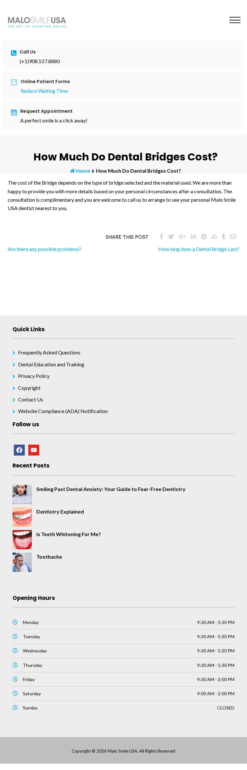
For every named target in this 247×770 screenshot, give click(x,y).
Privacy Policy (34, 376)
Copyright (29, 388)
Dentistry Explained (60, 511)
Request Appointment (46, 111)
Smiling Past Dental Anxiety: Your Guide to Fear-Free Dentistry (111, 489)
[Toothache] (22, 561)
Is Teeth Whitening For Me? (68, 534)
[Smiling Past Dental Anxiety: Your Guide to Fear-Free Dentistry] (22, 494)
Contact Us (30, 399)
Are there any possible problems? (44, 249)
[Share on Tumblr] (223, 236)
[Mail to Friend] (233, 236)
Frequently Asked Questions (49, 352)
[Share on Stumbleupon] (214, 236)
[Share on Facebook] (161, 236)
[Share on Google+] (182, 236)
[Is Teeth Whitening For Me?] (22, 539)
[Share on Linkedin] (193, 236)
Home (83, 171)
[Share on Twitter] (171, 236)
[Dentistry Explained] (22, 516)
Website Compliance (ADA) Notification (63, 411)
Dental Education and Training (51, 364)
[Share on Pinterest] (203, 236)
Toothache (49, 556)
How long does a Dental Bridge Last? (198, 249)
